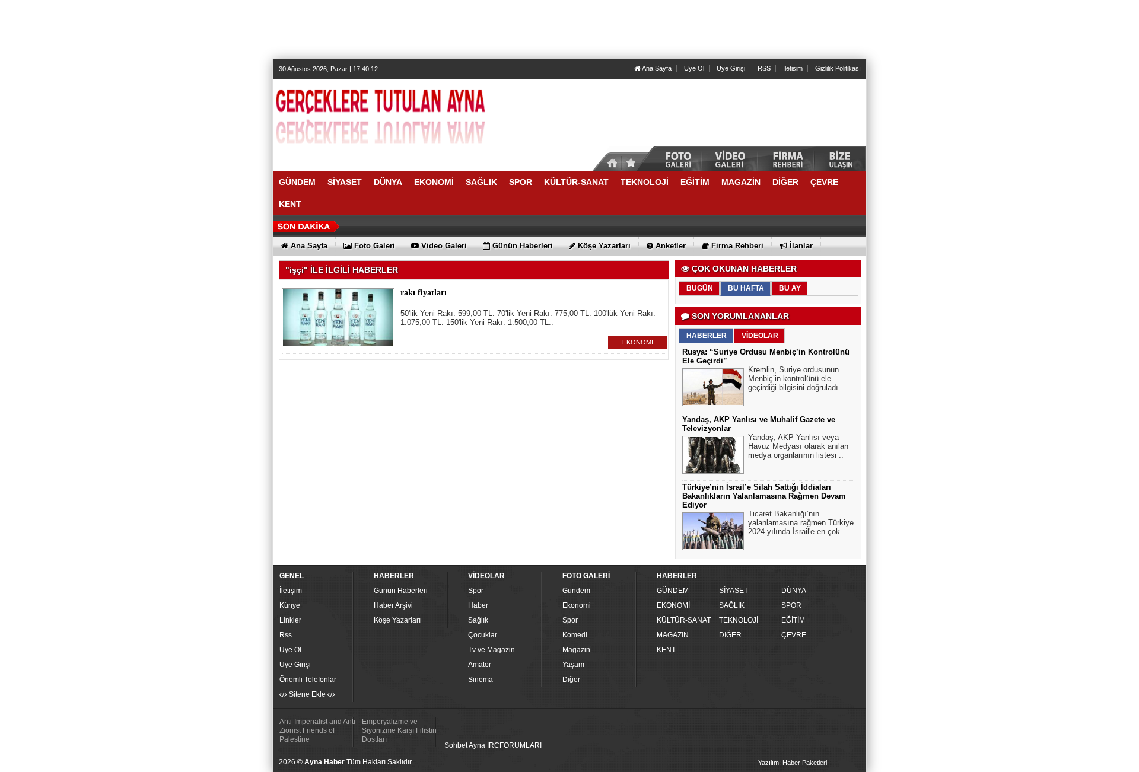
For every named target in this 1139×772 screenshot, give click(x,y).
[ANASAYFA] (403, 120)
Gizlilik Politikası (838, 68)
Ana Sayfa (656, 68)
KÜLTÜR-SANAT (684, 620)
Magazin (576, 650)
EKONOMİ (637, 342)
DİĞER (730, 635)
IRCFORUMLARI (514, 745)
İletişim (290, 590)
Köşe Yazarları (397, 620)
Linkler (290, 620)
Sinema (480, 679)
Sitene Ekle (307, 694)
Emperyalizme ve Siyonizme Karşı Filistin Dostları (399, 730)
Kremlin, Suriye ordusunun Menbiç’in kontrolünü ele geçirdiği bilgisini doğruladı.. (795, 378)
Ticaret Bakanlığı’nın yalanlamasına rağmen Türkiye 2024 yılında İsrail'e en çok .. (801, 522)
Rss (285, 635)
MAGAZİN (673, 635)
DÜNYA (793, 590)
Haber (478, 605)
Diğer (571, 679)
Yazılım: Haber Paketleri (792, 762)
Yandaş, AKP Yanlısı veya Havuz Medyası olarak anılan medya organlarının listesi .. (798, 446)
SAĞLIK (732, 605)
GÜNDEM (673, 590)
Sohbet (455, 745)
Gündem (576, 590)
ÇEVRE (793, 635)
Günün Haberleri (401, 590)
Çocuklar (482, 635)
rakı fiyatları (423, 292)
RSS (764, 68)
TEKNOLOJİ (738, 620)
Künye (289, 605)
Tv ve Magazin (491, 650)
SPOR (791, 605)
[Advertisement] (569, 29)
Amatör (479, 665)
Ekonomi (576, 605)
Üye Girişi (731, 68)
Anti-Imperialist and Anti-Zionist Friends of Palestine (318, 730)
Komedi (574, 635)
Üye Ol (694, 68)
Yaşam (573, 665)
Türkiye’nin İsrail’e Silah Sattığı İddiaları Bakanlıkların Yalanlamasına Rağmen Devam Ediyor (764, 496)
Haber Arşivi (393, 605)
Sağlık (478, 620)
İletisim (793, 68)
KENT (666, 650)
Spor (475, 590)
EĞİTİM (793, 620)
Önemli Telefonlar (307, 679)
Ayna (477, 745)
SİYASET (733, 590)
